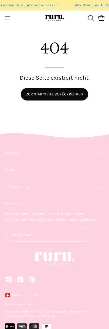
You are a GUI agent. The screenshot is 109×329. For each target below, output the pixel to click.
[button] (90, 18)
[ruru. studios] (54, 18)
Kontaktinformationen (19, 316)
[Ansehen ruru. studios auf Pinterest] (32, 279)
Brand (9, 170)
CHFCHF (17, 295)
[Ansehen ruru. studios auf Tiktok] (20, 279)
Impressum (78, 311)
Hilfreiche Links (17, 187)
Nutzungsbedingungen (52, 311)
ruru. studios (24, 304)
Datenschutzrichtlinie (19, 311)
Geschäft (12, 153)
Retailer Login (46, 316)
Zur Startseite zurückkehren (54, 94)
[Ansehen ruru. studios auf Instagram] (9, 279)
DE (35, 295)
